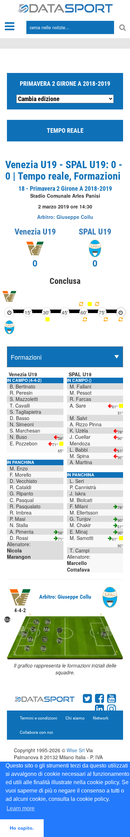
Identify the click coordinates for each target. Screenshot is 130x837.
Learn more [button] (21, 808)
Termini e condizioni (38, 718)
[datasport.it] (65, 8)
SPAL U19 (95, 232)
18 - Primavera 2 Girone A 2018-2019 (65, 188)
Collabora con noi (36, 732)
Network (101, 718)
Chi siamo (75, 718)
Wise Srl (76, 750)
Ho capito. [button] (22, 828)
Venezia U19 (35, 232)
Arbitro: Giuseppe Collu (65, 216)
